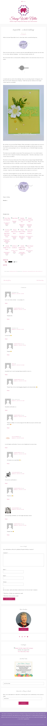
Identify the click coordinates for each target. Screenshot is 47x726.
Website (5, 582)
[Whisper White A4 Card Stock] (14, 233)
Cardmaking (24, 271)
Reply (6, 303)
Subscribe (23, 703)
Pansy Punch (14, 221)
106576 (14, 252)
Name (4, 569)
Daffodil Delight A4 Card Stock (7, 253)
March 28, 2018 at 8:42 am (18, 509)
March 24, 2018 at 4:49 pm (20, 345)
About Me (23, 629)
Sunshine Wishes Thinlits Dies (22, 225)
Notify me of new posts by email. (11, 595)
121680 (7, 254)
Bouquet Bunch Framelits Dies (29, 225)
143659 (29, 226)
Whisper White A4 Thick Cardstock (22, 237)
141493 (7, 242)
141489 (22, 226)
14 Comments (23, 34)
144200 (29, 251)
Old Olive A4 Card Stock (14, 251)
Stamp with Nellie (23, 13)
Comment (5, 552)
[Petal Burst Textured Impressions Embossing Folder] (7, 236)
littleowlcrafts (16, 472)
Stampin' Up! (40, 271)
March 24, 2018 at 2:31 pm (20, 309)
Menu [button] (24, 1)
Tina (13, 363)
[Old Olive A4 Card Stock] (14, 247)
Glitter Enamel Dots (29, 250)
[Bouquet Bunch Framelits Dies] (29, 221)
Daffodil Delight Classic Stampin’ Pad (21, 253)
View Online (20, 651)
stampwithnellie (18, 308)
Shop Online (26, 651)
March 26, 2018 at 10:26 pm (18, 473)
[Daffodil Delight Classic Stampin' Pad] (22, 249)
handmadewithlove (31, 271)
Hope (37, 271)
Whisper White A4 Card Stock (14, 237)
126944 (22, 254)
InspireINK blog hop (13, 271)
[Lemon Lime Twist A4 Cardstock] (29, 233)
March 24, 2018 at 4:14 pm (18, 329)
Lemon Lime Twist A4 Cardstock (29, 237)
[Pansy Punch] (14, 218)
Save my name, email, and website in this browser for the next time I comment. (20, 589)
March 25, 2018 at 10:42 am (20, 416)
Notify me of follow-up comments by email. (13, 593)
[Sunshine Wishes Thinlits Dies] (22, 221)
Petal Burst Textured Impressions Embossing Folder (6, 240)
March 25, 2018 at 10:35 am (18, 400)
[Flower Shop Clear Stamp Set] (7, 219)
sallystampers (15, 436)
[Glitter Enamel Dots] (29, 247)
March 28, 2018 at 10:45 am (20, 525)
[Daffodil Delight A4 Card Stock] (7, 249)
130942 (7, 224)
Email (4, 575)
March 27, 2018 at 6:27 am (20, 489)
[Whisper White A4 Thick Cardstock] (22, 233)
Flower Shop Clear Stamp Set (7, 223)
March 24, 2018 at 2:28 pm (18, 293)
